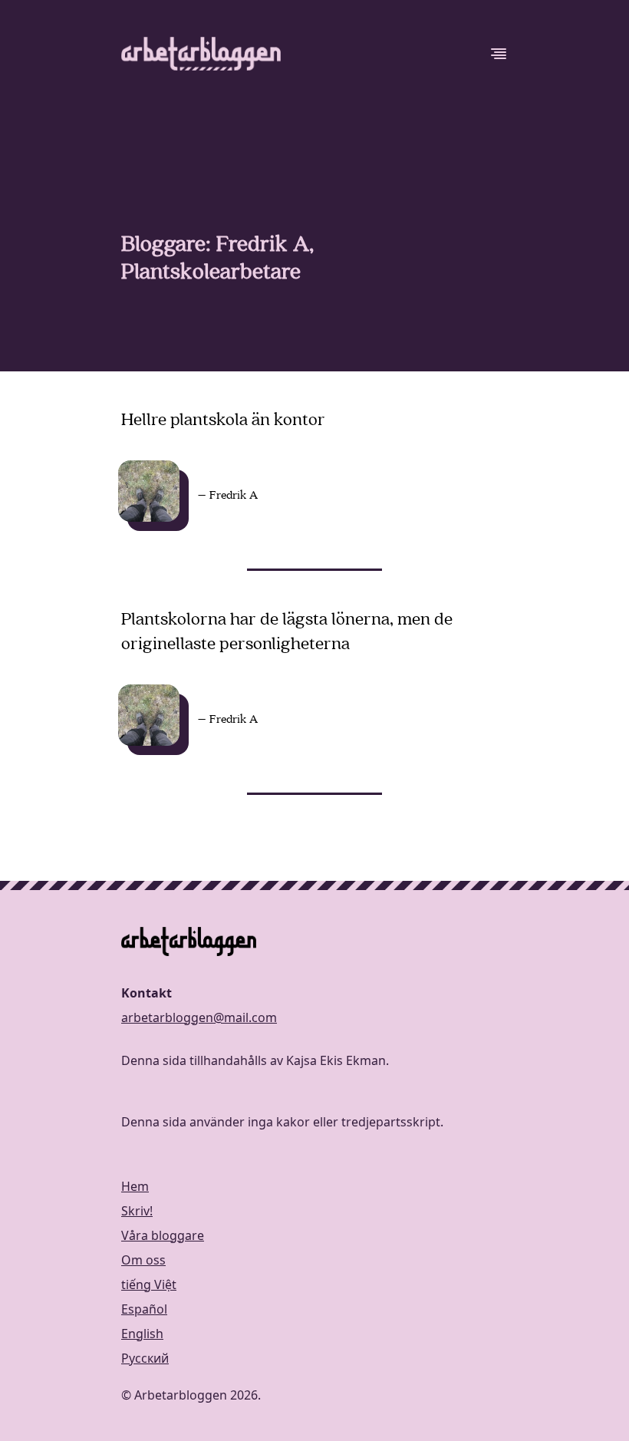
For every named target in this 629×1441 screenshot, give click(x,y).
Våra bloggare (162, 1235)
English (142, 1333)
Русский (145, 1358)
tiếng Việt (148, 1284)
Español (144, 1309)
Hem (135, 1186)
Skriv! (137, 1210)
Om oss (143, 1259)
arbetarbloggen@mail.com (199, 1017)
